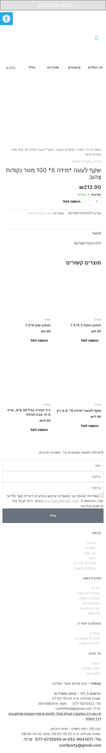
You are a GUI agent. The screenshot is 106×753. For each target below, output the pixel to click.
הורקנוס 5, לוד (90, 693)
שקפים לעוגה (65, 150)
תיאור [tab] (96, 233)
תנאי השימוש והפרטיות (61, 501)
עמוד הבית (94, 150)
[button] (17, 37)
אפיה (80, 150)
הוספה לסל (71, 201)
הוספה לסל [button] (89, 340)
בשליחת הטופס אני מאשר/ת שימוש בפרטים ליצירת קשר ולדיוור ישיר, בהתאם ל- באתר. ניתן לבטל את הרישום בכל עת (55, 501)
